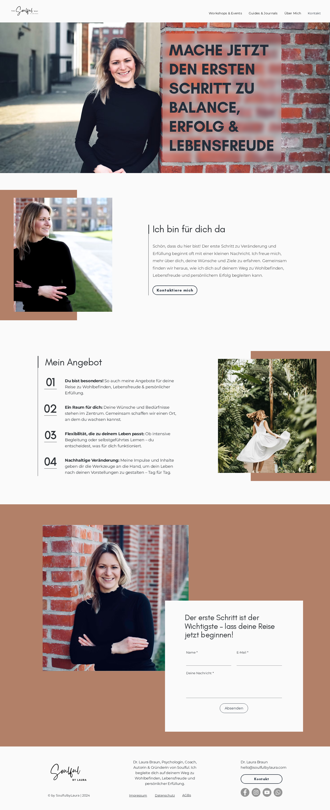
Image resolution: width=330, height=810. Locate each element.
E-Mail (242, 652)
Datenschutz (165, 795)
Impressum (138, 795)
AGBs (186, 795)
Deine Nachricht (200, 673)
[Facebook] (245, 792)
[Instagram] (256, 792)
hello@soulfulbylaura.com (263, 767)
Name (192, 652)
